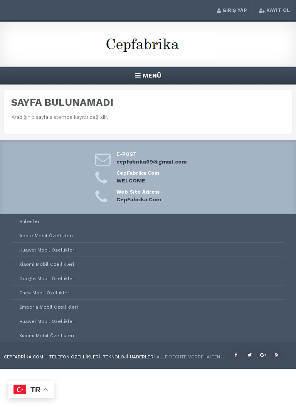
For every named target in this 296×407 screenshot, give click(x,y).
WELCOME (130, 180)
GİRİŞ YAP (234, 10)
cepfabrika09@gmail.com (151, 161)
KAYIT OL (278, 10)
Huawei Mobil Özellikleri (47, 250)
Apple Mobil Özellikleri (46, 235)
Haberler (29, 221)
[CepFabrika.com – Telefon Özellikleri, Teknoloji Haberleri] (148, 55)
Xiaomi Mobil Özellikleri (46, 264)
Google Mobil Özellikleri (47, 278)
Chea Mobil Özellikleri (45, 293)
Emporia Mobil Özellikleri (48, 307)
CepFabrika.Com (138, 199)
